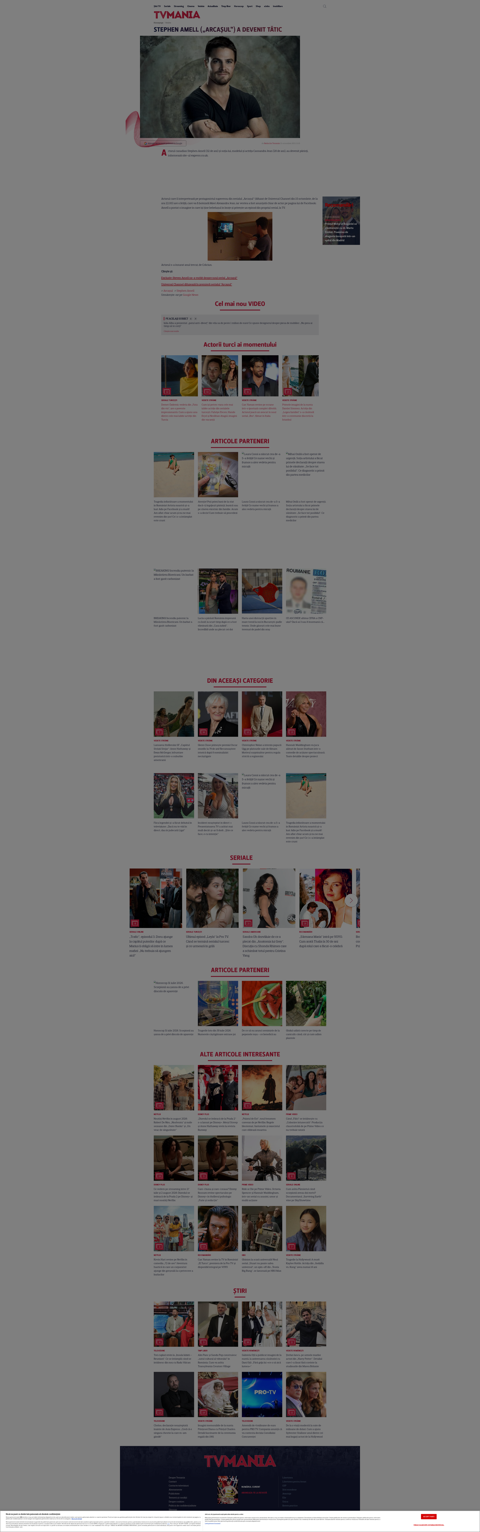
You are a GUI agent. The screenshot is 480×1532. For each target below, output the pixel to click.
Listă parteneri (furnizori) (212, 1523)
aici (168, 1523)
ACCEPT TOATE (428, 1517)
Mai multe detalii (77, 1519)
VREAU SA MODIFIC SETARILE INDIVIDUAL (429, 1525)
